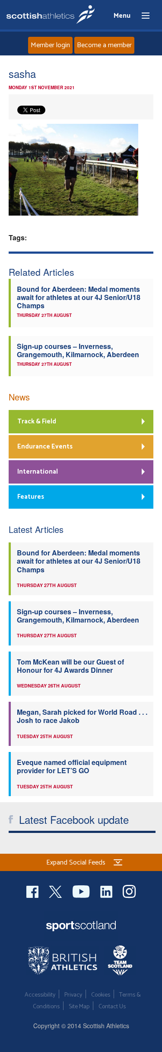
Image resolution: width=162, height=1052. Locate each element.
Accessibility (40, 995)
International (37, 471)
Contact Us (112, 1007)
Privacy (73, 995)
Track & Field (36, 421)
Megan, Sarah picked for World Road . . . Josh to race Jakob (82, 716)
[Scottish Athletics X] (56, 891)
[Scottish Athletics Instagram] (129, 891)
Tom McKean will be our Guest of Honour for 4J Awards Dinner (70, 666)
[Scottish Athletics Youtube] (82, 891)
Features (30, 496)
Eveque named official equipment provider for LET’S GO (72, 766)
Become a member (104, 45)
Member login (50, 45)
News (19, 396)
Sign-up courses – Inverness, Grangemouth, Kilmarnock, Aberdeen (78, 350)
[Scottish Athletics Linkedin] (107, 891)
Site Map (79, 1007)
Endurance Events (45, 446)
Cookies (100, 995)
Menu (141, 16)
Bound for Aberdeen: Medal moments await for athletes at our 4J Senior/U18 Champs (78, 297)
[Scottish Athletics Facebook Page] (33, 891)
